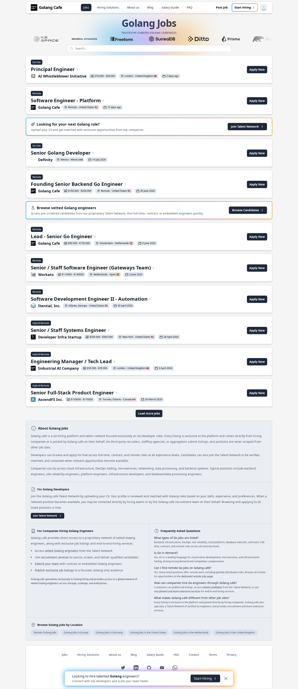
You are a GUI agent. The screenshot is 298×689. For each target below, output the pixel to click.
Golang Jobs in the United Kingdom (235, 632)
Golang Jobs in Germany (109, 632)
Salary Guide (170, 7)
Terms (213, 655)
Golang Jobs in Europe (76, 632)
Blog (150, 7)
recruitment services (55, 557)
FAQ (189, 7)
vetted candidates (212, 587)
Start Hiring (243, 7)
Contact (194, 655)
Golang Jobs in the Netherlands (191, 632)
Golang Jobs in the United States (148, 632)
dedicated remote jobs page (197, 576)
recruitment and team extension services (177, 591)
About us (133, 7)
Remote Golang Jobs (45, 632)
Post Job (222, 7)
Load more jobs (149, 413)
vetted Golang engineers (61, 551)
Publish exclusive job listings (54, 570)
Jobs (86, 7)
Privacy (231, 655)
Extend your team (47, 564)
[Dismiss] (226, 678)
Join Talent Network (245, 126)
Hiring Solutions (108, 7)
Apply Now (257, 69)
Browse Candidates (245, 210)
